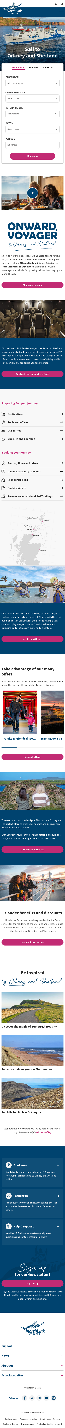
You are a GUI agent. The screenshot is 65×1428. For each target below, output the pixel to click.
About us (7, 1365)
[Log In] (55, 3)
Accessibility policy (28, 1419)
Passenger (12, 77)
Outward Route (15, 92)
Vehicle (10, 138)
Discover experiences (32, 849)
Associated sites (12, 1375)
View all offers (32, 756)
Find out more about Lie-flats (32, 373)
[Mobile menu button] (61, 12)
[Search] (61, 3)
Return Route (14, 107)
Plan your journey (32, 284)
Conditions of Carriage (50, 1419)
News (5, 1356)
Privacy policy (27, 1424)
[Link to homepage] (12, 8)
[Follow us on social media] (24, 1398)
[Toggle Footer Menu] (61, 1345)
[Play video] (32, 193)
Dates (9, 123)
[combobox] (32, 98)
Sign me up (32, 1283)
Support (7, 1346)
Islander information (32, 942)
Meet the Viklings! (32, 638)
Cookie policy (11, 1419)
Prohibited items (10, 1424)
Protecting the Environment (49, 1424)
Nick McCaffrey (44, 1132)
